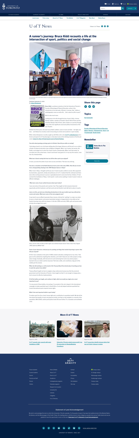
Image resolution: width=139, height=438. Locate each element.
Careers (72, 372)
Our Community (88, 117)
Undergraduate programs (56, 381)
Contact (72, 369)
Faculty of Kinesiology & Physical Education (96, 128)
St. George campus (95, 372)
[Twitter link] (102, 26)
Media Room (101, 18)
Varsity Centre (96, 132)
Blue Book (92, 18)
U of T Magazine (81, 18)
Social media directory (90, 428)
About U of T (53, 372)
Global (86, 130)
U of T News (40, 26)
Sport (104, 130)
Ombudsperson (98, 130)
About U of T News (58, 18)
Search (122, 8)
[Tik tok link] (69, 428)
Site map (73, 384)
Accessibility (74, 375)
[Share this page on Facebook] (89, 106)
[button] (131, 8)
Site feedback (74, 381)
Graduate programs (54, 384)
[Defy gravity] (70, 360)
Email (108, 4)
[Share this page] (93, 106)
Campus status (133, 4)
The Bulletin (70, 18)
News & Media (53, 369)
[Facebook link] (105, 26)
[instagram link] (108, 26)
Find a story (46, 18)
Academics (52, 378)
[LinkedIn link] (64, 428)
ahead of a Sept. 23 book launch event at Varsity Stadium (48, 139)
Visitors (127, 14)
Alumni (61, 14)
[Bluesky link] (74, 428)
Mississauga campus (96, 375)
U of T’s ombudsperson (71, 134)
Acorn (124, 4)
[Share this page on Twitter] (85, 106)
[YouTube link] (59, 428)
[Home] (11, 6)
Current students (39, 14)
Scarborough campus (96, 378)
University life (53, 390)
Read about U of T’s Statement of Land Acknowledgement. (83, 417)
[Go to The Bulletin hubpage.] (89, 146)
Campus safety (95, 384)
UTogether (52, 395)
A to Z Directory (54, 398)
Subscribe (97, 161)
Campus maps (94, 381)
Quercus (116, 4)
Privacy (72, 378)
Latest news (35, 18)
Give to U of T (53, 375)
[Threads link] (79, 428)
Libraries (52, 392)
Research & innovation (55, 387)
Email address (89, 152)
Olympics (90, 130)
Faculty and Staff (83, 14)
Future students (14, 14)
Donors (105, 14)
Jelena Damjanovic (36, 103)
